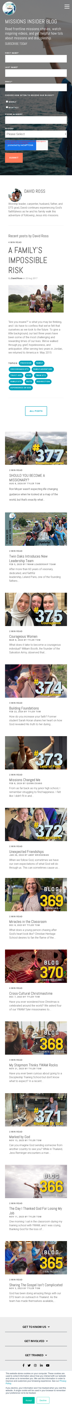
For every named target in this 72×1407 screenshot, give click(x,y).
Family (39, 363)
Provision (25, 363)
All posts (36, 411)
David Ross (16, 278)
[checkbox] (36, 104)
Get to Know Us (34, 1327)
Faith (29, 381)
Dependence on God (20, 388)
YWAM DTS (41, 375)
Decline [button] (43, 1400)
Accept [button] (29, 1400)
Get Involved (34, 1341)
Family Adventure (42, 369)
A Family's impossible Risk (27, 260)
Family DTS (16, 381)
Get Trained (34, 1355)
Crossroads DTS (19, 369)
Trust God (16, 375)
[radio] (36, 102)
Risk (28, 375)
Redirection (43, 381)
